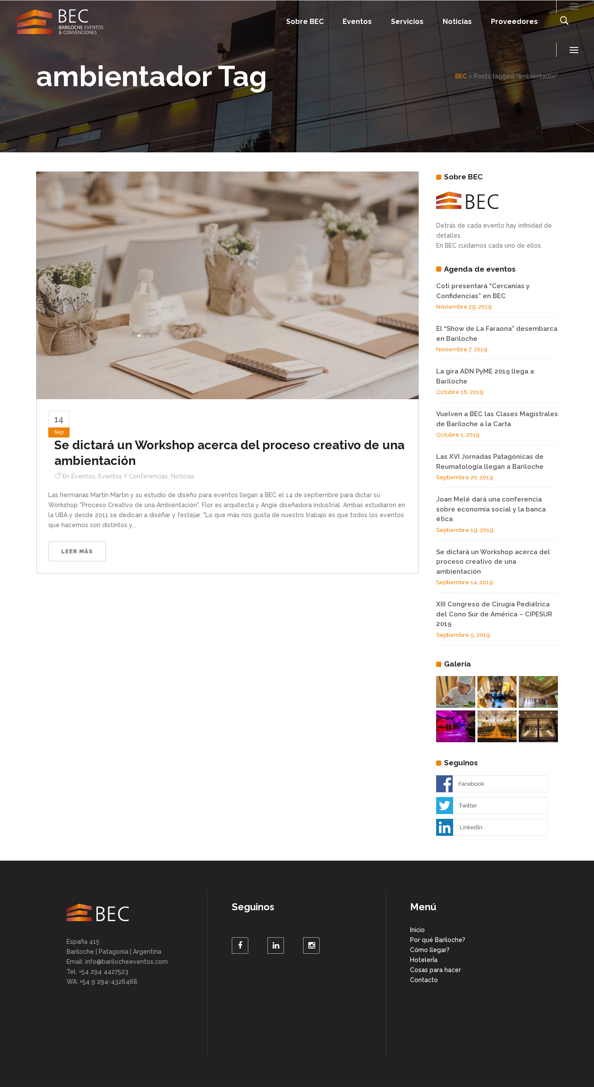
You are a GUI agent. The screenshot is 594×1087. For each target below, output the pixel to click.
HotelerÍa (423, 959)
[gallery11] (455, 726)
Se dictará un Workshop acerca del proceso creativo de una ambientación (493, 561)
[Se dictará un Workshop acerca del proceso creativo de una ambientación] (227, 284)
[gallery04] (538, 692)
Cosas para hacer (435, 969)
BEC (461, 76)
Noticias (182, 476)
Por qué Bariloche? (437, 939)
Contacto (424, 979)
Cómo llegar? (430, 949)
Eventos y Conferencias (133, 476)
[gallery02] (497, 726)
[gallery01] (538, 726)
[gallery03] (497, 692)
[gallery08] (455, 692)
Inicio (417, 929)
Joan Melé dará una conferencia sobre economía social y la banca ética (491, 509)
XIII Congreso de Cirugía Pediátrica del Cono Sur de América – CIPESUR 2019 (494, 614)
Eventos (83, 476)
